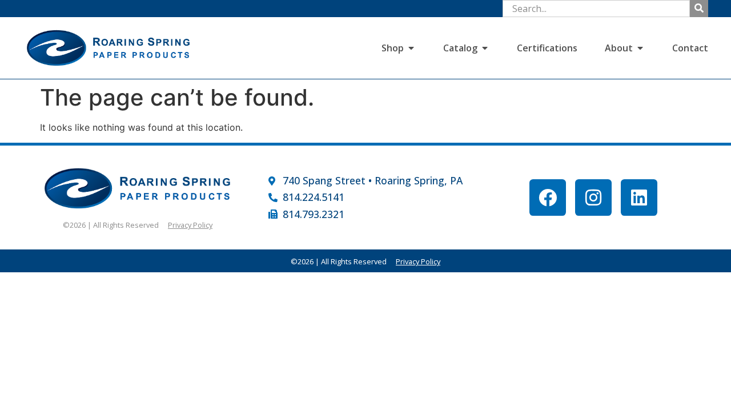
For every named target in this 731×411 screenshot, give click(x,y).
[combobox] (596, 8)
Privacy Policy (190, 225)
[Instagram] (593, 197)
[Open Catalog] (484, 48)
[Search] (699, 8)
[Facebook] (547, 197)
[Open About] (640, 48)
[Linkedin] (639, 197)
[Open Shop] (411, 48)
